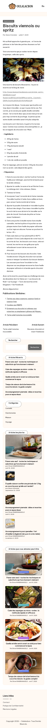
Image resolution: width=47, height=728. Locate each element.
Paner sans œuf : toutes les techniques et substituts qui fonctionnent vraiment (21, 363)
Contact (6, 702)
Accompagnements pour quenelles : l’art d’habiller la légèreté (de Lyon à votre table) (22, 532)
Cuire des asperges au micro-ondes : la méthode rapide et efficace (20, 370)
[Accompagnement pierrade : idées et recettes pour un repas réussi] (10, 499)
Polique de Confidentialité (13, 706)
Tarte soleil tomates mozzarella (19, 315)
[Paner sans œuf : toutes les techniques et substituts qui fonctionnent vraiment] (23, 447)
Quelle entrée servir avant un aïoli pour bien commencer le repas (22, 378)
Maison (8, 417)
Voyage (8, 422)
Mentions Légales (10, 709)
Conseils (8, 408)
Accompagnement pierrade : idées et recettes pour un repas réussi (23, 393)
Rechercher (13, 340)
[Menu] (43, 6)
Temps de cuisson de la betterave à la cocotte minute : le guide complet (20, 385)
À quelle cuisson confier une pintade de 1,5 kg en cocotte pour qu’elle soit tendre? (23, 484)
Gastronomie (8, 21)
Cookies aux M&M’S (14, 305)
